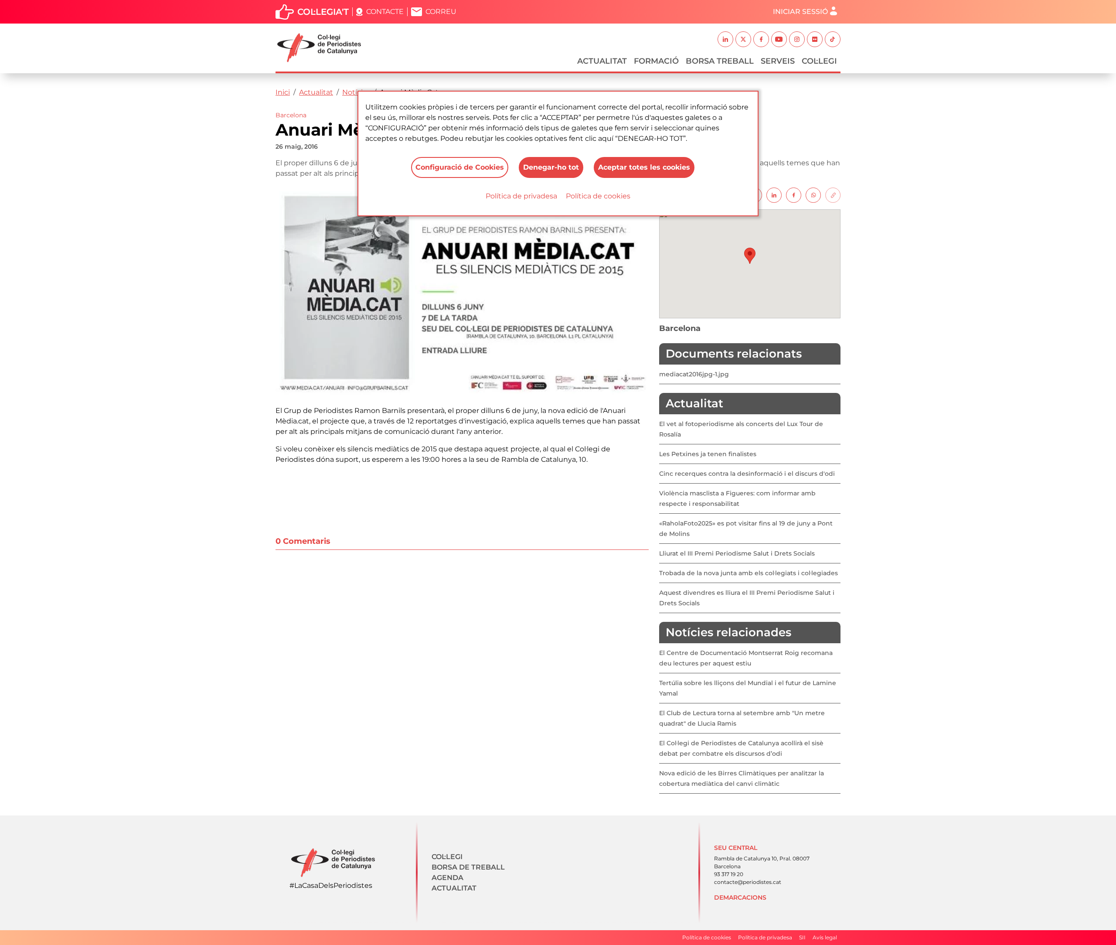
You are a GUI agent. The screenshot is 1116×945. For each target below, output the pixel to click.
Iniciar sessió (800, 11)
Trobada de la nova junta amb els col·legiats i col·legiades (748, 573)
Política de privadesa (521, 196)
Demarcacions (740, 897)
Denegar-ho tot (551, 167)
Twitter (743, 39)
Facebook (761, 39)
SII (802, 937)
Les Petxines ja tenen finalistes (707, 454)
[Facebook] (793, 195)
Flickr (815, 39)
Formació (656, 61)
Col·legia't (323, 12)
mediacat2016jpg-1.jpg (694, 374)
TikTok (832, 39)
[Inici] (323, 47)
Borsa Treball (720, 61)
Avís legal (825, 937)
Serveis (778, 61)
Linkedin (725, 39)
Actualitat (602, 61)
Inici (283, 92)
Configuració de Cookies (459, 167)
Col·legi (819, 61)
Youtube (779, 39)
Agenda (447, 877)
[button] (749, 256)
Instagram (797, 39)
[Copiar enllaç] (832, 195)
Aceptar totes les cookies (644, 167)
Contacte (385, 11)
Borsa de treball (468, 867)
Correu (440, 11)
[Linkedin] (774, 195)
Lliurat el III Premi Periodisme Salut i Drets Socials (737, 553)
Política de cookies (598, 196)
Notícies (356, 92)
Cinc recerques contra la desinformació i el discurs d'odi (747, 474)
